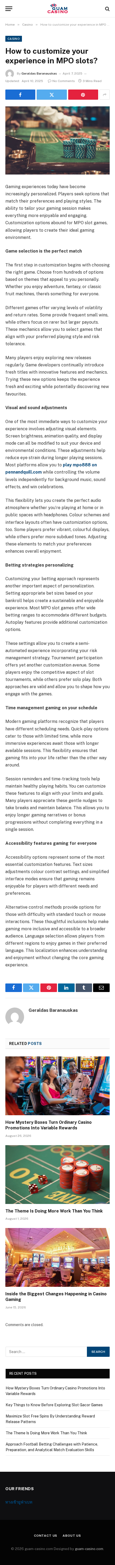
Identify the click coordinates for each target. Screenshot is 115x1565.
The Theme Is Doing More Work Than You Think (54, 1211)
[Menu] (8, 9)
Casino (13, 38)
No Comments (63, 81)
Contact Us (45, 1535)
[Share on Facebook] (20, 95)
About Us (72, 1535)
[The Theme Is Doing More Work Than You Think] (57, 1174)
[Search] (107, 9)
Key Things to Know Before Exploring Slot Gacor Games (54, 1405)
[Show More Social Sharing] (104, 95)
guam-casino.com (89, 1549)
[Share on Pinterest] (83, 95)
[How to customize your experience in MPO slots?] (57, 140)
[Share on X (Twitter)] (52, 95)
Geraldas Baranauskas (39, 73)
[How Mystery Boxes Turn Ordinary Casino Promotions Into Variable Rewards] (57, 1085)
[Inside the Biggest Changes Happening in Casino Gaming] (57, 1257)
